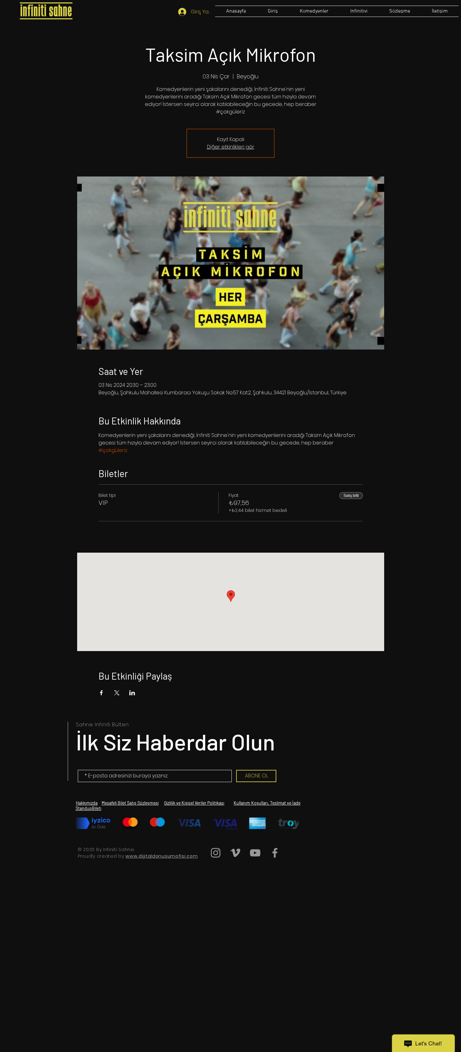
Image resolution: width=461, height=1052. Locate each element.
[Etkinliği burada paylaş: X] (117, 692)
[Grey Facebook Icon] (274, 852)
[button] (399, 11)
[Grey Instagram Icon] (215, 852)
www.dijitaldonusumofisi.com (161, 856)
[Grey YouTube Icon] (255, 852)
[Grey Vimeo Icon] (235, 852)
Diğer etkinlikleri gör (230, 146)
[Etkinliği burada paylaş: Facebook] (101, 692)
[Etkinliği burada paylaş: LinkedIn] (132, 692)
